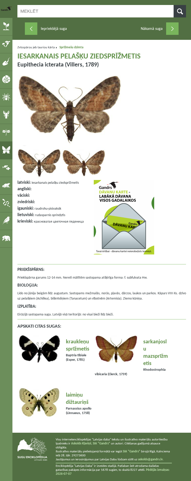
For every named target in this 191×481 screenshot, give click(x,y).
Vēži (7, 115)
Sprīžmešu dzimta (71, 47)
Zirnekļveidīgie (7, 97)
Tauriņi (7, 150)
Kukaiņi (7, 132)
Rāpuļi (7, 203)
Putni (7, 221)
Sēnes (7, 44)
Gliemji (7, 79)
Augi (7, 26)
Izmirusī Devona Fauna (7, 62)
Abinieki (7, 185)
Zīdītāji (7, 238)
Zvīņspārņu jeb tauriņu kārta (36, 47)
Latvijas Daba (7, 9)
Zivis (7, 168)
